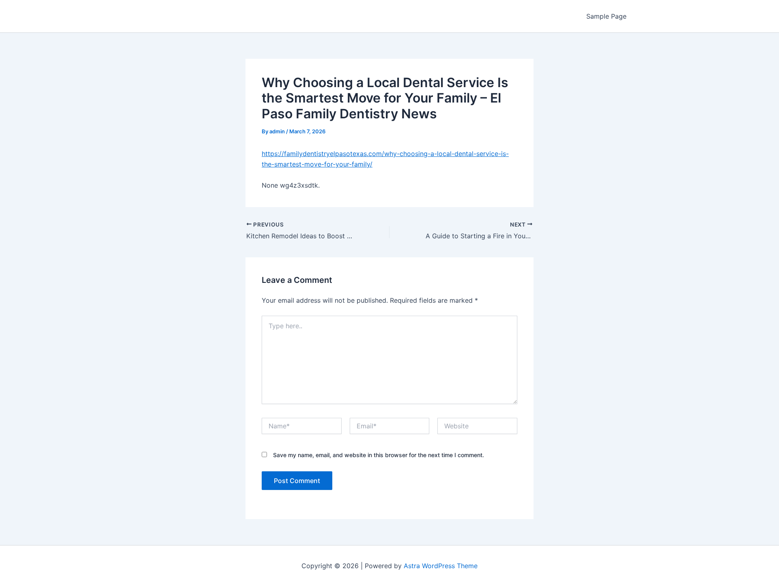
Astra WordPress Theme (441, 566)
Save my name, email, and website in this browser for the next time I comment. (378, 454)
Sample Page (606, 16)
